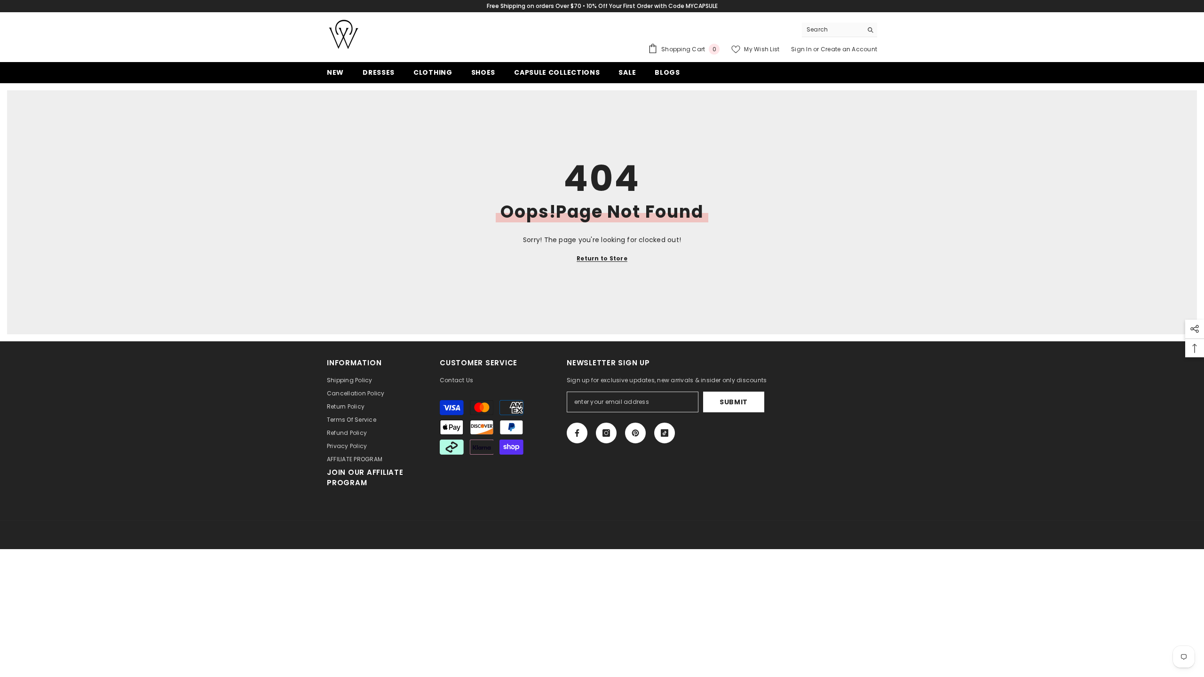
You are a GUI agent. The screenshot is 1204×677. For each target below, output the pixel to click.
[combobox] (832, 30)
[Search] (839, 30)
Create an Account (849, 49)
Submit (734, 402)
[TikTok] (664, 433)
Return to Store (602, 258)
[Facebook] (577, 433)
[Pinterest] (635, 433)
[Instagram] (606, 433)
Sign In (802, 49)
